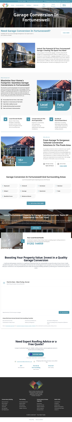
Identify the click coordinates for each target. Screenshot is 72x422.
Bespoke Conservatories (58, 406)
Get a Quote (64, 5)
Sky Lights (43, 5)
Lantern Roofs (4, 405)
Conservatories (20, 5)
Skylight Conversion (23, 408)
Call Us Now (36, 228)
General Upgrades (40, 408)
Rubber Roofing (22, 403)
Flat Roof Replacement (23, 401)
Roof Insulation (5, 403)
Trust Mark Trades (41, 414)
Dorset (53, 52)
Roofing (29, 5)
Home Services (53, 5)
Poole (66, 152)
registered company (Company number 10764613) (26, 325)
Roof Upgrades (4, 408)
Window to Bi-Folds (40, 405)
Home (12, 5)
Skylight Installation (40, 406)
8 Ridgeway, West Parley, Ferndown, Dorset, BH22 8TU (58, 1)
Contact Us (56, 409)
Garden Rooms (57, 405)
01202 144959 (22, 1)
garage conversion (56, 56)
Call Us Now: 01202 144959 (37, 203)
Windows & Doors (40, 409)
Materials (36, 5)
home (24, 89)
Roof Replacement (5, 409)
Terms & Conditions (39, 419)
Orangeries (56, 403)
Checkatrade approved (10, 325)
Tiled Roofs (4, 406)
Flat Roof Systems (22, 406)
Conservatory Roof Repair (59, 408)
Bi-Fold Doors (39, 403)
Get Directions (65, 312)
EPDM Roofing (22, 405)
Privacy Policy (31, 419)
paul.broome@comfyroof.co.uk (36, 1)
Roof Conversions (5, 401)
